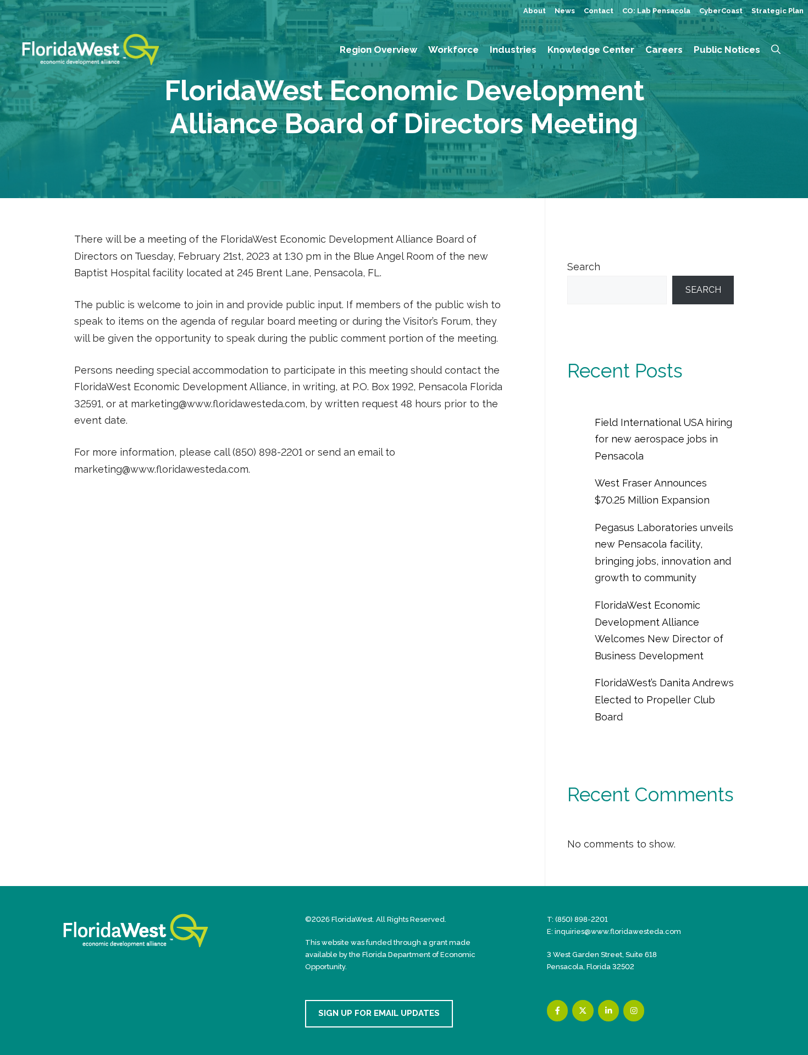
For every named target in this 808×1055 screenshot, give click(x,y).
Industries (513, 49)
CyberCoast (721, 11)
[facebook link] (557, 1010)
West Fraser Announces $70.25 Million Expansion (652, 491)
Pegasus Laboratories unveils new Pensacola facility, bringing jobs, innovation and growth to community (664, 553)
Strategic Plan (777, 11)
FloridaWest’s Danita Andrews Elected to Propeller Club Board (664, 699)
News (565, 11)
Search (583, 266)
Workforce (453, 49)
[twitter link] (582, 1010)
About (534, 11)
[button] (776, 49)
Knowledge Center (590, 49)
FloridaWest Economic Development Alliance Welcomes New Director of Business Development (659, 630)
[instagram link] (633, 1010)
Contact (598, 11)
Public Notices (727, 49)
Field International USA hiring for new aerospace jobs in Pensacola (663, 439)
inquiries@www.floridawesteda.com (618, 931)
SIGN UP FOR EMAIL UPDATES (379, 1013)
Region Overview (378, 49)
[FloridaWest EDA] (90, 48)
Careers (664, 49)
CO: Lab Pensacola (656, 11)
